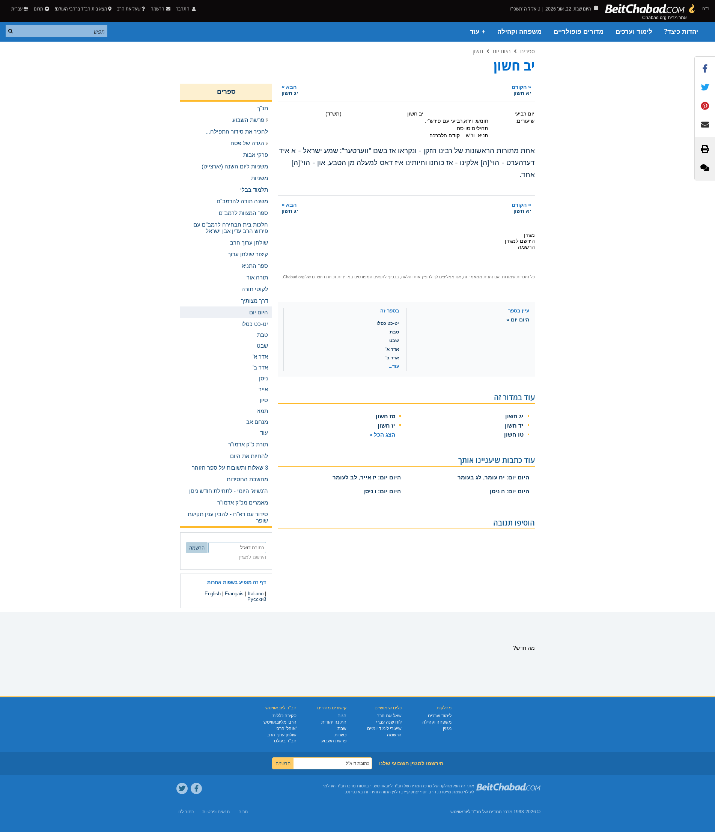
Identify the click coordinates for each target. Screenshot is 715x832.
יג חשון (514, 416)
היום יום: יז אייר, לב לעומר (367, 477)
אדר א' (392, 349)
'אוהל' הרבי (286, 728)
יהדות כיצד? (681, 31)
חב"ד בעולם (285, 740)
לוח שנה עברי (389, 722)
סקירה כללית (284, 715)
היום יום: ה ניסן (509, 491)
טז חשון (385, 416)
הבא (289, 90)
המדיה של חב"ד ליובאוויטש (476, 811)
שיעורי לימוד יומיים (384, 728)
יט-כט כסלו (387, 323)
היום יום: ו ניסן (382, 491)
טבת (394, 332)
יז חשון (386, 425)
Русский (256, 599)
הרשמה (394, 734)
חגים (341, 715)
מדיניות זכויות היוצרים (331, 277)
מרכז (507, 811)
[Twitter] (182, 788)
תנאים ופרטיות (216, 811)
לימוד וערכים (634, 31)
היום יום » (517, 320)
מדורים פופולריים (579, 31)
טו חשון (514, 434)
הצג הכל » (382, 434)
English (213, 593)
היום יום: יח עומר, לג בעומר (493, 477)
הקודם (521, 90)
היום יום (501, 51)
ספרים (527, 51)
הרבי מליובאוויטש (280, 722)
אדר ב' (392, 357)
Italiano (255, 593)
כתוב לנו (186, 811)
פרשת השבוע (333, 740)
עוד (264, 433)
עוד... (394, 366)
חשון (478, 51)
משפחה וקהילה (519, 31)
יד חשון (514, 425)
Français (234, 593)
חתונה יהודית (333, 722)
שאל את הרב (128, 9)
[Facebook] (196, 788)
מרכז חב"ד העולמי (339, 786)
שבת (341, 728)
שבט (394, 340)
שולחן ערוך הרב (282, 734)
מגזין (447, 728)
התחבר (183, 9)
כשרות (340, 734)
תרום (38, 9)
